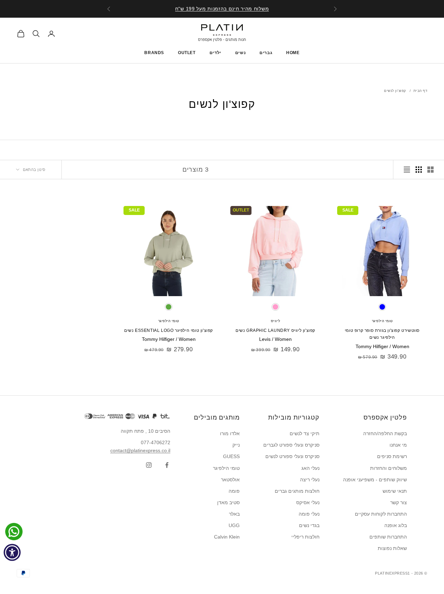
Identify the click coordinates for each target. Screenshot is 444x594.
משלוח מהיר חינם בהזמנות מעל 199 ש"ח (222, 8)
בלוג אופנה (395, 525)
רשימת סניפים (392, 456)
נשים (240, 52)
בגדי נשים (309, 525)
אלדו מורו (230, 433)
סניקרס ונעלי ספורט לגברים (291, 445)
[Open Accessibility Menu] (12, 552)
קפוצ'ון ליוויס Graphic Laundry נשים (275, 330)
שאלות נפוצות (392, 548)
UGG (234, 525)
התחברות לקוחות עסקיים (381, 514)
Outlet (187, 52)
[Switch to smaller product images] (419, 169)
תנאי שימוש (395, 491)
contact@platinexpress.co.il (140, 450)
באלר (234, 514)
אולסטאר (230, 479)
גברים (265, 52)
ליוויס (275, 321)
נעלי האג (310, 468)
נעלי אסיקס (307, 502)
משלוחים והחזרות (388, 468)
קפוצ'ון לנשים (395, 91)
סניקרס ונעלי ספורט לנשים (292, 456)
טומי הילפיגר (382, 321)
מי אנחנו (398, 445)
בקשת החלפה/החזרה (385, 433)
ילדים (215, 52)
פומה (234, 491)
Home (292, 52)
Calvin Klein (227, 537)
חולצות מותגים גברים (297, 491)
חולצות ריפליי (305, 537)
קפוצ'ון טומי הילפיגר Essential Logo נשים (168, 330)
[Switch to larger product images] (430, 169)
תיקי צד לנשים (304, 433)
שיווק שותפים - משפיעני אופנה (375, 479)
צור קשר (398, 502)
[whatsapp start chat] (12, 531)
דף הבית (420, 91)
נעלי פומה (309, 514)
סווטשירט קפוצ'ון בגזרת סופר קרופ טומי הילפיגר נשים (382, 334)
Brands (154, 52)
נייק (236, 445)
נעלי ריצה (309, 479)
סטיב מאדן (228, 502)
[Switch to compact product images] (407, 169)
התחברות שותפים (388, 537)
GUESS (231, 456)
